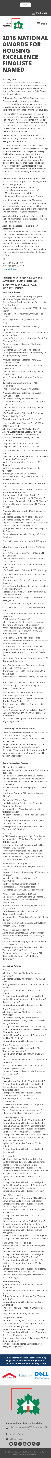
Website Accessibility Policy (30, 1454)
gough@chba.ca (9, 269)
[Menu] (39, 13)
